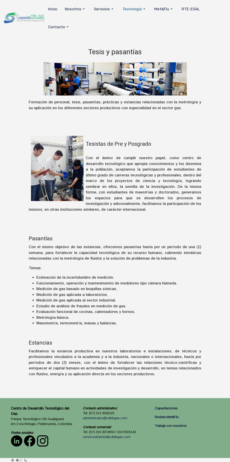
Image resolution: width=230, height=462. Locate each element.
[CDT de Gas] (24, 17)
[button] (75, 9)
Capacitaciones (166, 408)
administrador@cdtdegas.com (105, 418)
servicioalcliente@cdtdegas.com (106, 437)
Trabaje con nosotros (171, 425)
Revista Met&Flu (167, 417)
